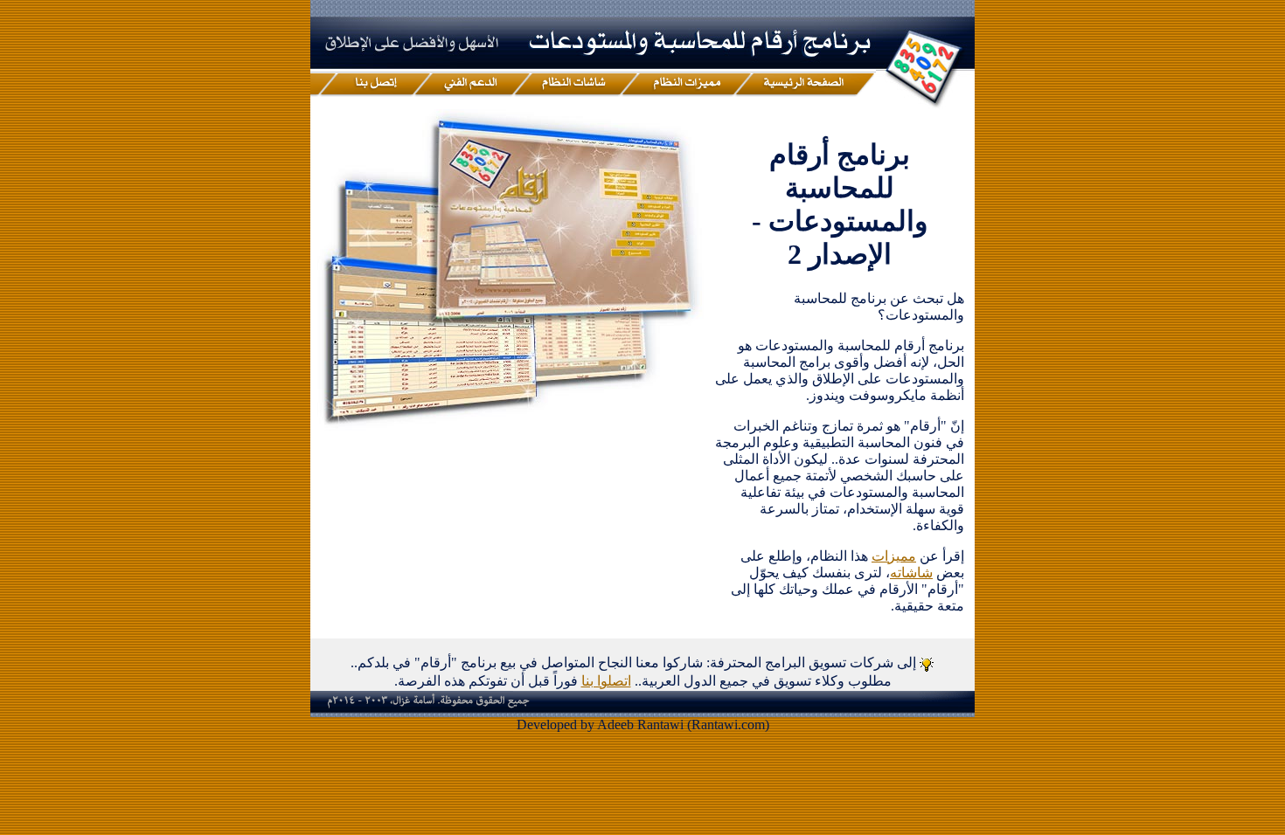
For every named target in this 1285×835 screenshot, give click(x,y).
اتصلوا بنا (606, 680)
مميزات (894, 556)
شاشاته (911, 572)
